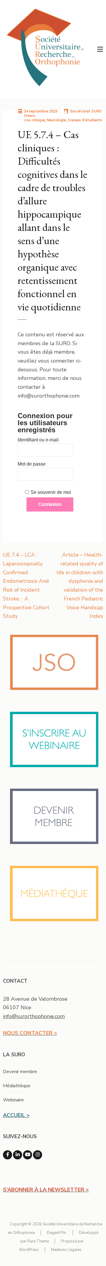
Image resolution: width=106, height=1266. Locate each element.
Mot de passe (32, 463)
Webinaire (13, 1100)
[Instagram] (37, 1154)
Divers (29, 115)
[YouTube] (27, 1154)
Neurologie (56, 120)
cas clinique (34, 120)
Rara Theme (38, 1241)
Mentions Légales (66, 1249)
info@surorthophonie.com (34, 1016)
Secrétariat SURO (86, 111)
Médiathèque (16, 1086)
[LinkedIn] (17, 1154)
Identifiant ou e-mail (38, 439)
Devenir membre (20, 1071)
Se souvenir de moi (51, 492)
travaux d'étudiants (85, 120)
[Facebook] (7, 1154)
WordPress (29, 1249)
